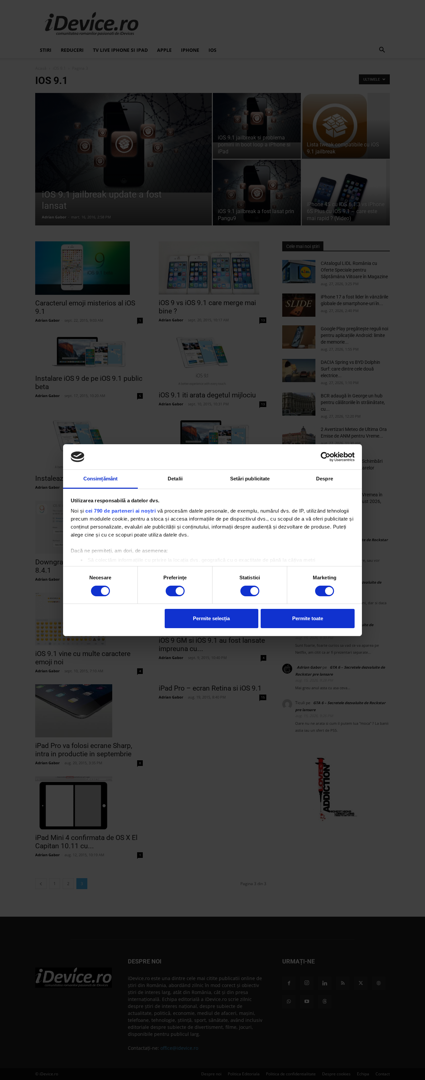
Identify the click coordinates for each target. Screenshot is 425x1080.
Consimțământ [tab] (100, 478)
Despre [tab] (324, 478)
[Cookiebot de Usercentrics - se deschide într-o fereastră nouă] (326, 457)
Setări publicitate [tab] (250, 478)
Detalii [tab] (175, 478)
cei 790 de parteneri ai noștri (120, 511)
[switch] (175, 591)
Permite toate (307, 618)
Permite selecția (211, 618)
